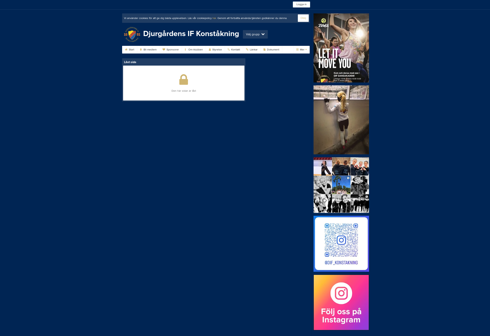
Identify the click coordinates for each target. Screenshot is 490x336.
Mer (302, 49)
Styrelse (217, 49)
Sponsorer (172, 49)
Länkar (253, 49)
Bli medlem (150, 49)
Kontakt (235, 49)
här (214, 18)
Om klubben (195, 49)
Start (131, 49)
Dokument (272, 49)
